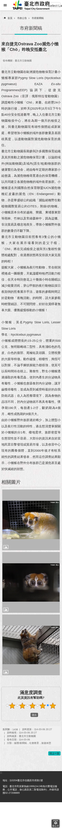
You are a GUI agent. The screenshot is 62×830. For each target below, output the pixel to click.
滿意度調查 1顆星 (12, 705)
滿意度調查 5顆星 (53, 705)
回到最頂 (55, 823)
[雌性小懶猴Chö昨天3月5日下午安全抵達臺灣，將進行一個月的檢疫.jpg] (31, 582)
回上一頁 (54, 753)
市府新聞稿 (38, 18)
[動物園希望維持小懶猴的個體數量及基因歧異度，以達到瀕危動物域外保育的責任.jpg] (31, 645)
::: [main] (3, 17)
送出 (27, 715)
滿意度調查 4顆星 (42, 705)
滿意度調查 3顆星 (32, 705)
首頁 (10, 18)
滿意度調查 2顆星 (22, 705)
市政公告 (22, 18)
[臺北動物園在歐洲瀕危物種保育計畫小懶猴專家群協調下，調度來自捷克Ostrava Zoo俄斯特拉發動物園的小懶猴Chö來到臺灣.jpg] (31, 520)
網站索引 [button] (5, 5)
